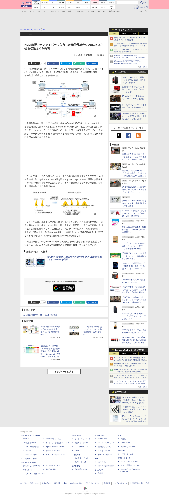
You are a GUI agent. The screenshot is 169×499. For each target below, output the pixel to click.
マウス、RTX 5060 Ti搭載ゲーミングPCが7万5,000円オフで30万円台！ (134, 80)
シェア (54, 63)
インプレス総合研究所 (31, 447)
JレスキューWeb (104, 451)
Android (91, 11)
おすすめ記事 (120, 392)
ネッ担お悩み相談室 (30, 459)
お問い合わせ (46, 483)
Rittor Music (76, 436)
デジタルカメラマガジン (32, 466)
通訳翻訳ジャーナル (105, 447)
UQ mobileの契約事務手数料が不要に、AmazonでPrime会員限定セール (134, 229)
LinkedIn (94, 63)
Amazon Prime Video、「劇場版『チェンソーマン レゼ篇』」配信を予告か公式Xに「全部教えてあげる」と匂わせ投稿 (130, 366)
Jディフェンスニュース (106, 443)
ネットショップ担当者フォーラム (57, 443)
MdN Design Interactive (106, 466)
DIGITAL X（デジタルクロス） (56, 455)
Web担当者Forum (29, 443)
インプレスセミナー (53, 451)
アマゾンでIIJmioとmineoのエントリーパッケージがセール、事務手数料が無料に (134, 246)
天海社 (123, 439)
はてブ (68, 63)
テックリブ (99, 470)
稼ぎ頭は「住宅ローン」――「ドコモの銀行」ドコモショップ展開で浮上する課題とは (134, 173)
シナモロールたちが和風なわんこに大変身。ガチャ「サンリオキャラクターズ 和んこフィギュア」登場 (130, 377)
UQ (63, 11)
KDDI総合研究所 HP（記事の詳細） (40, 315)
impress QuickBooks (128, 447)
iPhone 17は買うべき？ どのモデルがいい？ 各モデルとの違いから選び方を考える (134, 418)
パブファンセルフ (127, 454)
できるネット (28, 470)
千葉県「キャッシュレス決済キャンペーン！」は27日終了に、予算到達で (134, 256)
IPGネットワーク (124, 458)
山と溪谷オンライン (82, 458)
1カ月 (144, 34)
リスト (43, 63)
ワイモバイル (53, 11)
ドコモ (24, 11)
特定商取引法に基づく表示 (139, 483)
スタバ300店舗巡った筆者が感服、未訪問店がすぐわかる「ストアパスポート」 (134, 189)
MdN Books (102, 462)
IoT (104, 11)
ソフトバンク (40, 11)
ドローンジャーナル (30, 455)
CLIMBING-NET (80, 462)
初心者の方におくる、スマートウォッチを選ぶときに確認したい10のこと (134, 409)
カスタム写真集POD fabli (130, 465)
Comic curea (125, 443)
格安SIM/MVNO (114, 11)
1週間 (134, 34)
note (81, 63)
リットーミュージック (82, 439)
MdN (96, 459)
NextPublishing (51, 469)
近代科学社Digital (81, 469)
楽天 (69, 11)
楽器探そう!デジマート (83, 443)
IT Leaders (27, 451)
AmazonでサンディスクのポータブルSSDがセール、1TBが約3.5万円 (134, 316)
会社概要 (107, 483)
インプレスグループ (120, 483)
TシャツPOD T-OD (82, 447)
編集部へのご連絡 (76, 483)
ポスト (35, 63)
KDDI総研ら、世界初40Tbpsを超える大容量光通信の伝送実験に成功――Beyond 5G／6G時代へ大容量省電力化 (50, 351)
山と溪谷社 (76, 455)
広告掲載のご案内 (60, 483)
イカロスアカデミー (105, 455)
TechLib (100, 473)
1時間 (114, 34)
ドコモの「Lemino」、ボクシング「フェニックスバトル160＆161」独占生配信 (134, 299)
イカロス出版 (100, 436)
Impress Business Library (55, 447)
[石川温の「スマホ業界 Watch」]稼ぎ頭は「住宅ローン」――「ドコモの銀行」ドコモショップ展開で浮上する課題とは (130, 57)
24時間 (123, 34)
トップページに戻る (64, 371)
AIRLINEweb (102, 439)
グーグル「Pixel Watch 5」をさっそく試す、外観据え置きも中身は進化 (134, 203)
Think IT (26, 439)
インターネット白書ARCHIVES (34, 474)
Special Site (120, 72)
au (31, 11)
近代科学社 (76, 466)
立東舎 (77, 451)
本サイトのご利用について (29, 483)
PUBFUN (121, 451)
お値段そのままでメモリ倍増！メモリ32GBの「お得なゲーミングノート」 (133, 89)
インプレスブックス (53, 465)
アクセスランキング (123, 30)
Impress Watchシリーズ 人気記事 (129, 350)
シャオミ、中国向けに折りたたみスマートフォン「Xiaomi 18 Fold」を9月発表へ (134, 213)
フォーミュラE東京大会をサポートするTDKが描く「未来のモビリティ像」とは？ (134, 116)
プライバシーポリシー (93, 483)
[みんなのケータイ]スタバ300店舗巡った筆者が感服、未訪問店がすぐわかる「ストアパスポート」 (130, 46)
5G (98, 11)
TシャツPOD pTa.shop (129, 461)
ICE (119, 436)
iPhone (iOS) (79, 11)
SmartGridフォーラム (53, 439)
